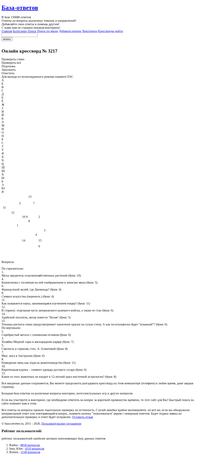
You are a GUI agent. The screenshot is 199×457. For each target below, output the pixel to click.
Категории (20, 31)
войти (119, 31)
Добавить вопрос (70, 31)
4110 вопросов (34, 448)
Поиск (32, 31)
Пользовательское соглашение (61, 423)
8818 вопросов (30, 445)
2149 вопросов (30, 452)
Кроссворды (106, 31)
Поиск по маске (47, 31)
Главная (7, 31)
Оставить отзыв (82, 417)
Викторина (89, 31)
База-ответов (20, 7)
